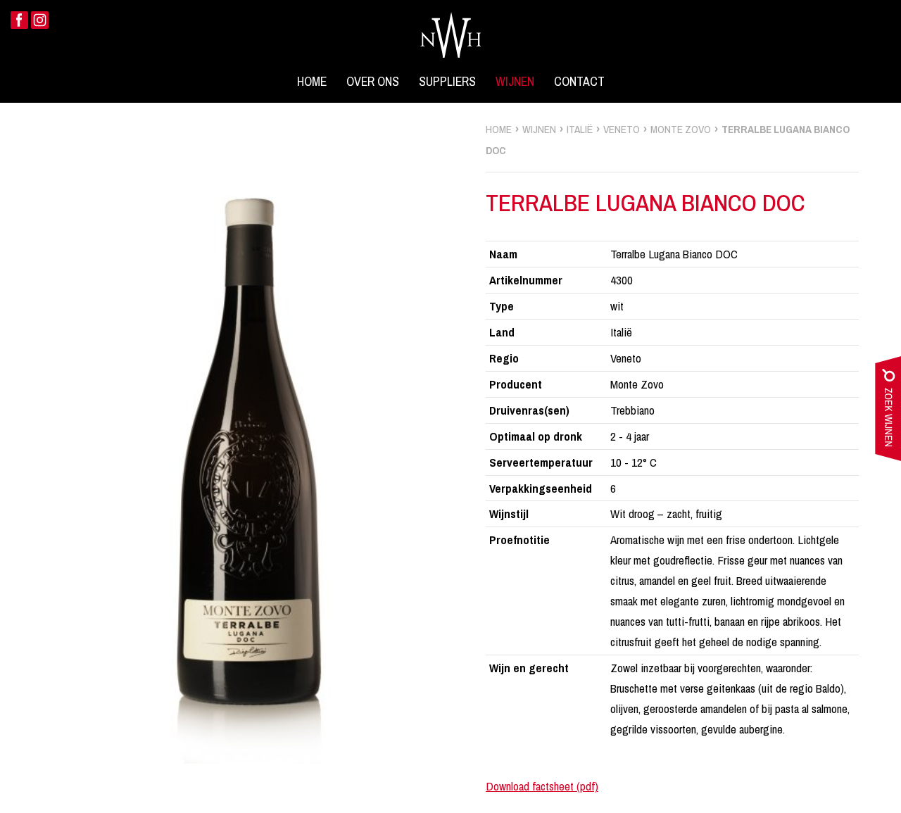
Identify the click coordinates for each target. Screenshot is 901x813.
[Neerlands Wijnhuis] (450, 35)
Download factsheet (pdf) (542, 786)
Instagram (40, 20)
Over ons (372, 81)
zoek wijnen (888, 411)
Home (312, 81)
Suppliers (447, 81)
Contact (579, 81)
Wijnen (515, 81)
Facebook (19, 20)
